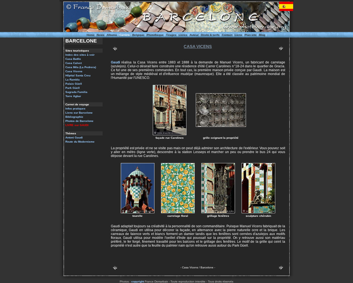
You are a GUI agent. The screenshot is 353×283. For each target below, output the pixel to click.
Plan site (250, 34)
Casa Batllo (73, 58)
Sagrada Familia (76, 92)
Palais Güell (73, 83)
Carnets (124, 34)
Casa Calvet (73, 63)
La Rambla (72, 79)
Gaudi (115, 62)
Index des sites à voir (80, 54)
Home (90, 34)
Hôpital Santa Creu (77, 75)
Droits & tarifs (210, 34)
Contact (227, 34)
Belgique (138, 34)
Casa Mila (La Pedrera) (80, 67)
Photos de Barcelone (79, 120)
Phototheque (155, 34)
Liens (238, 34)
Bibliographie (74, 116)
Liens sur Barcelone (79, 112)
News (100, 34)
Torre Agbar (73, 96)
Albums (112, 34)
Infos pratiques (75, 108)
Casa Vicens (73, 71)
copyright (137, 281)
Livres (183, 34)
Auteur (194, 34)
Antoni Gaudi (74, 137)
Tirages (171, 34)
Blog (262, 34)
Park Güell (72, 87)
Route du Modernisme (80, 141)
